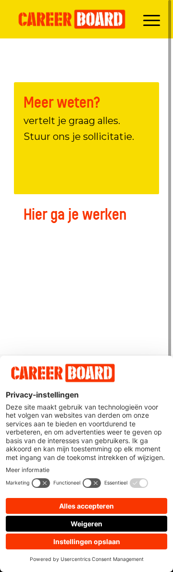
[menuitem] (147, 19)
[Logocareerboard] (72, 19)
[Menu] (147, 19)
